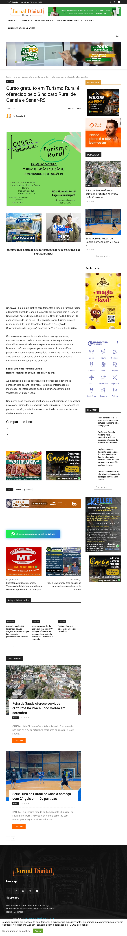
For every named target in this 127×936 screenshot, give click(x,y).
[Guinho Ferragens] (63, 561)
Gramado (10, 622)
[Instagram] (110, 2)
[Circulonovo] (103, 132)
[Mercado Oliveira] (24, 465)
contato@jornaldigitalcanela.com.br (38, 918)
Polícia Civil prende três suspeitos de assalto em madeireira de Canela (64, 586)
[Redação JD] (9, 116)
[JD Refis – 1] (63, 54)
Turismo (16, 77)
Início (8, 77)
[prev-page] (8, 647)
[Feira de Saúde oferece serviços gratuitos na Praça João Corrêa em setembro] (43, 690)
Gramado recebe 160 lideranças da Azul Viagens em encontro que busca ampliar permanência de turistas (17, 631)
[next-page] (13, 647)
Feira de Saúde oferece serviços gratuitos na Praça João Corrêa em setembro (38, 708)
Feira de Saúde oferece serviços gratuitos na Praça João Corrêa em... (101, 194)
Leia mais (19, 740)
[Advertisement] (43, 282)
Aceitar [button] (38, 931)
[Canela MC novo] (63, 465)
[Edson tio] (103, 102)
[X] (114, 2)
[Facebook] (106, 2)
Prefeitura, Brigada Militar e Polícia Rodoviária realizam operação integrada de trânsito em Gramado (108, 437)
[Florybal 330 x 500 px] (103, 300)
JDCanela (27, 489)
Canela (15, 718)
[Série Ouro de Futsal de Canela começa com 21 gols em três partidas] (43, 776)
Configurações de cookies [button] (16, 931)
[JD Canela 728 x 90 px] (84, 11)
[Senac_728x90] (43, 503)
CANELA (18, 489)
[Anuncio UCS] (63, 227)
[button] (117, 35)
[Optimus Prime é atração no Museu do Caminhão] (69, 615)
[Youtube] (119, 2)
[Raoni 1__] (24, 227)
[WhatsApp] (23, 124)
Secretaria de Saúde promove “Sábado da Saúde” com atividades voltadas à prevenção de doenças (24, 586)
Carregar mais (102, 256)
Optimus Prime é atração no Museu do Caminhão (67, 629)
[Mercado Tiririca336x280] (24, 561)
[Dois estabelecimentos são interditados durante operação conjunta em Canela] (90, 474)
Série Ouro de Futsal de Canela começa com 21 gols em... (102, 242)
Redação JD (21, 116)
